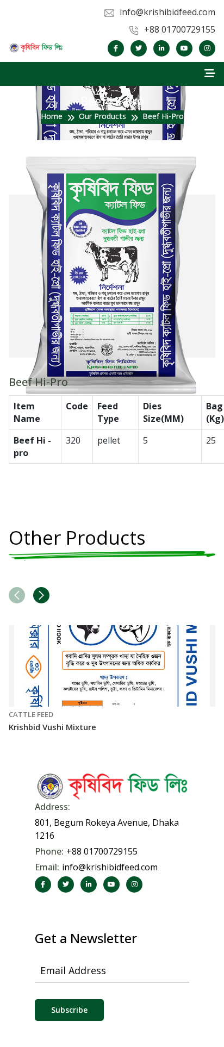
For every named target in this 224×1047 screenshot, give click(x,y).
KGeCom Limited (139, 925)
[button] (41, 595)
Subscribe (69, 1010)
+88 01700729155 (102, 851)
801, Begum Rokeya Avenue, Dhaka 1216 (107, 829)
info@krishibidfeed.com (110, 867)
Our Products (102, 116)
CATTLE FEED (31, 714)
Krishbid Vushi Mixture (52, 726)
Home (52, 116)
